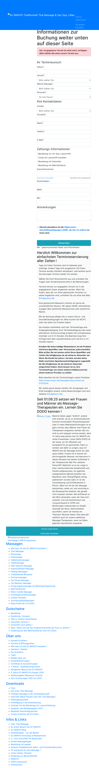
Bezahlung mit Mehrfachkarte (52, 165)
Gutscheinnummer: (45, 169)
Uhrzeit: (41, 75)
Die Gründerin (17, 652)
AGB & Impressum (28, 540)
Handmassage (17, 563)
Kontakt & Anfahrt (19, 640)
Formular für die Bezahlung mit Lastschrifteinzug (33, 705)
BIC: (39, 198)
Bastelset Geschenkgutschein (24, 711)
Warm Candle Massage (21, 592)
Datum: (40, 66)
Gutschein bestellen (80, 26)
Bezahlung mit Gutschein (50, 161)
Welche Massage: (45, 83)
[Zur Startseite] (41, 15)
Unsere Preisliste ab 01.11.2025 (25, 714)
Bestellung (15, 613)
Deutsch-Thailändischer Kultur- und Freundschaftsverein (36, 747)
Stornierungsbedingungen (22, 600)
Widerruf (15, 759)
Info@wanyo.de (47, 298)
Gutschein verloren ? (20, 622)
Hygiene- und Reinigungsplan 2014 (27, 708)
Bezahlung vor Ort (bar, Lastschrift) (55, 153)
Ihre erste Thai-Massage (22, 691)
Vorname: (41, 114)
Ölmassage (16, 554)
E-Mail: (40, 139)
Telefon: (41, 131)
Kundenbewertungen (20, 661)
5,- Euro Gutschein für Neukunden (26, 738)
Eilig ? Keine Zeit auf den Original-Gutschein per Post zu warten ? (41, 628)
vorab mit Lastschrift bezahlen (52, 157)
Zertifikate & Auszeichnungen (24, 664)
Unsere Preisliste (18, 597)
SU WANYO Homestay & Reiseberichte (28, 735)
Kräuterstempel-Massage (22, 568)
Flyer (13, 688)
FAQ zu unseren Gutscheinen (24, 619)
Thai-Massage (17, 551)
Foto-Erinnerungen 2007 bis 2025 (26, 678)
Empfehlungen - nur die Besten (25, 733)
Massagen (79, 1)
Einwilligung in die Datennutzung (26, 702)
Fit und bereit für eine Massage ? (26, 750)
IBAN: (39, 189)
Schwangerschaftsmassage (23, 595)
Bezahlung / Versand (20, 616)
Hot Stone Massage (20, 580)
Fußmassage (16, 557)
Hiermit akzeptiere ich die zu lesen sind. (64, 230)
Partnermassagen (19, 577)
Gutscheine (79, 4)
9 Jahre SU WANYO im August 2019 (27, 672)
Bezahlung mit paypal (21, 744)
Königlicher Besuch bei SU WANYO (26, 669)
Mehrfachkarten (18, 589)
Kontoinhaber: (43, 181)
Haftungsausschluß (19, 699)
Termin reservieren (80, 18)
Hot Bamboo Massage (21, 583)
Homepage (13, 540)
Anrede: (40, 106)
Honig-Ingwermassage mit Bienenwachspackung (33, 586)
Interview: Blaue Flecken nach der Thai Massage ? (33, 697)
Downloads (79, 10)
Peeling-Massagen (19, 571)
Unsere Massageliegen (21, 741)
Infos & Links (80, 13)
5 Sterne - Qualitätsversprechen (25, 666)
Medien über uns (18, 658)
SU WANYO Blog (18, 730)
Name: (40, 123)
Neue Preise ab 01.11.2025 (22, 603)
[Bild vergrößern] (43, 416)
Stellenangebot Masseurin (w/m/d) (26, 675)
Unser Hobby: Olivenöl (21, 753)
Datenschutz (16, 764)
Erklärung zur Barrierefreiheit (24, 756)
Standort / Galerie (19, 649)
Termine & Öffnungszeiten (22, 643)
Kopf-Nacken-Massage (21, 566)
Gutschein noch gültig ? (21, 625)
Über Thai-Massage (20, 724)
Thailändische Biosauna (21, 574)
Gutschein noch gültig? (45, 178)
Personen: (42, 92)
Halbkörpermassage (20, 560)
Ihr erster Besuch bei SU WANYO (26, 727)
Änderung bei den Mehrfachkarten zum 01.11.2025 (34, 630)
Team (13, 655)
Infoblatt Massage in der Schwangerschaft (30, 694)
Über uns (78, 7)
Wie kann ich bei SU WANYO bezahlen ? (29, 548)
